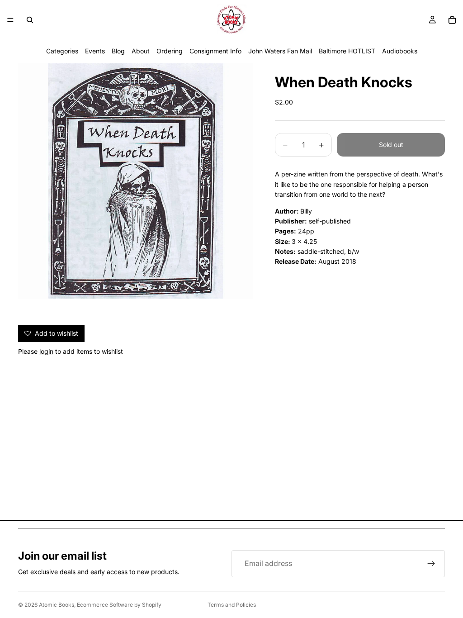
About (141, 51)
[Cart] (452, 20)
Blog (118, 51)
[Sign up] (431, 563)
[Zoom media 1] (135, 181)
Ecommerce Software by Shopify (119, 604)
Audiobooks (399, 51)
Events (95, 51)
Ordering (169, 51)
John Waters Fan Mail (280, 51)
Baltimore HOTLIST (347, 51)
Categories (62, 51)
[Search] (30, 20)
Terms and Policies (232, 604)
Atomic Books (56, 604)
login (46, 351)
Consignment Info (215, 51)
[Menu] (10, 20)
